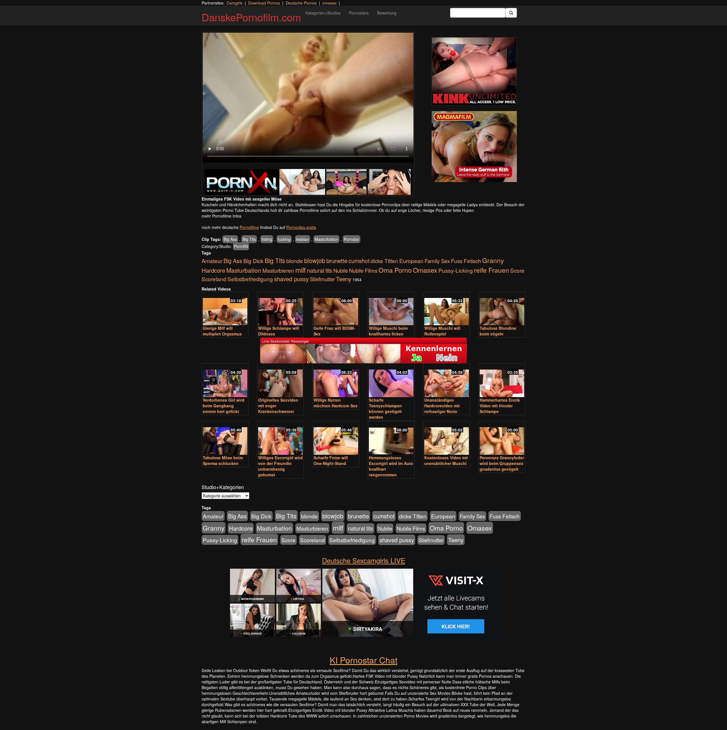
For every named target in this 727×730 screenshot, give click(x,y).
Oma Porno (395, 269)
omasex (329, 3)
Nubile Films (363, 270)
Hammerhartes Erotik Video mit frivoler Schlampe (500, 405)
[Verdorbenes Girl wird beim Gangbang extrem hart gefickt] (225, 380)
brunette (336, 260)
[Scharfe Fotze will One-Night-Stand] (336, 438)
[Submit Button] (511, 13)
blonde (294, 261)
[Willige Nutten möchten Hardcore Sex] (336, 380)
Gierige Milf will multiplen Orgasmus (222, 331)
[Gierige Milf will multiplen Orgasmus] (225, 309)
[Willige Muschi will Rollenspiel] (446, 309)
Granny (493, 260)
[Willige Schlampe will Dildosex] (280, 309)
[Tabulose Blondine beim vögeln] (502, 309)
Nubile (340, 270)
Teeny (343, 278)
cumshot (358, 261)
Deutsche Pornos (301, 3)
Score (517, 270)
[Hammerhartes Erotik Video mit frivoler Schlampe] (502, 380)
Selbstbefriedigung (250, 279)
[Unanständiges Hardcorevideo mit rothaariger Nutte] (446, 380)
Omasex (425, 270)
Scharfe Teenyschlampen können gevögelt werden (385, 408)
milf (300, 270)
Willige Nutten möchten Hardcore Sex (336, 402)
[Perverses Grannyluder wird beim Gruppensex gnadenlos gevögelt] (502, 438)
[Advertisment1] (474, 71)
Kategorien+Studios (322, 13)
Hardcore (213, 270)
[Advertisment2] (474, 146)
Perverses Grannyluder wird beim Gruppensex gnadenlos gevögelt (502, 463)
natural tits (319, 270)
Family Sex (437, 260)
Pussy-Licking (455, 270)
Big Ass (230, 239)
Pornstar (351, 239)
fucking (284, 239)
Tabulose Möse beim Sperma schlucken (223, 460)
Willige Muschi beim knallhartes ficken (388, 331)
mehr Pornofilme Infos (221, 216)
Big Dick (253, 260)
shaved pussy (291, 279)
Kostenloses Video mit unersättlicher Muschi (446, 460)
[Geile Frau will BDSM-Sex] (336, 309)
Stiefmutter (322, 279)
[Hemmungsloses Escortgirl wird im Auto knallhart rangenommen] (391, 438)
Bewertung (386, 13)
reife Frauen (491, 269)
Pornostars (359, 13)
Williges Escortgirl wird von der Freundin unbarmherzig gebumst (280, 466)
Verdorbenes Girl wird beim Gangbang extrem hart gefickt (224, 405)
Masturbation (326, 239)
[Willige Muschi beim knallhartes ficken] (391, 309)
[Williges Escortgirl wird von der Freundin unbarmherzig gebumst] (280, 438)
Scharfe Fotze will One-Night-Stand (331, 460)
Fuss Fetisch (466, 260)
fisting (267, 239)
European (411, 261)
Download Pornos (264, 3)
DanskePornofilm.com (251, 17)
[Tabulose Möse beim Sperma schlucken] (225, 438)
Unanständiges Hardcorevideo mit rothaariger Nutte (442, 405)
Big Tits (249, 239)
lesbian (302, 239)
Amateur (212, 260)
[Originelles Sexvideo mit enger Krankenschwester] (280, 380)
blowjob (314, 260)
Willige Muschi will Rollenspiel (442, 331)
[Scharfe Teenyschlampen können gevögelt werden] (391, 380)
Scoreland (214, 279)
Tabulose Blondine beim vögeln (498, 331)
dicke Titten (384, 260)
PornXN (241, 246)
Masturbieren (278, 270)
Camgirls (235, 3)
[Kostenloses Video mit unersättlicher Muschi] (446, 438)
